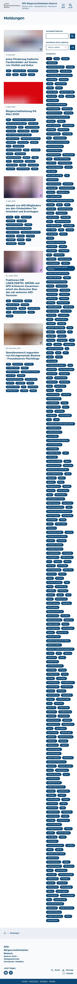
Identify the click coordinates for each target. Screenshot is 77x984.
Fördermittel (52, 290)
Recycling (65, 616)
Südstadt (51, 791)
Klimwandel (64, 382)
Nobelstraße (67, 515)
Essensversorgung (62, 221)
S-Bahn (50, 653)
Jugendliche (69, 344)
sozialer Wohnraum (55, 916)
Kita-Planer (52, 369)
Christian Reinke (65, 163)
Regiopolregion (53, 624)
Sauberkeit (52, 657)
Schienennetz (52, 661)
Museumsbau (63, 490)
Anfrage (70, 67)
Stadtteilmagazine (54, 749)
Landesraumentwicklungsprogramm (60, 424)
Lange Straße (52, 436)
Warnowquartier (54, 862)
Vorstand (70, 845)
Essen (50, 221)
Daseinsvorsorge (54, 184)
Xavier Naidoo (62, 891)
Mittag (61, 482)
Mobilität (67, 486)
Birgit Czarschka (53, 125)
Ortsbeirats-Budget (55, 549)
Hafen (50, 319)
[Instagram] (11, 973)
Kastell (50, 357)
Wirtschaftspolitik (66, 874)
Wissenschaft (52, 879)
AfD (49, 58)
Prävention (63, 591)
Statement (51, 766)
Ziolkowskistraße (67, 895)
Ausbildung (52, 79)
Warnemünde (53, 858)
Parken (67, 561)
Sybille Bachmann (54, 782)
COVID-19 (51, 163)
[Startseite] (5, 933)
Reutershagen (68, 628)
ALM (56, 58)
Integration (62, 340)
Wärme (50, 891)
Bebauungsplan (53, 109)
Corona (68, 167)
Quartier (51, 595)
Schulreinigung (53, 682)
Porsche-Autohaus (54, 582)
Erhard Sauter (53, 217)
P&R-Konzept (67, 557)
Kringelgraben (53, 403)
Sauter (62, 657)
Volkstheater (52, 841)
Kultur (65, 407)
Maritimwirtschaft (54, 465)
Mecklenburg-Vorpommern (58, 469)
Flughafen (51, 259)
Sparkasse (51, 716)
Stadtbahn (51, 737)
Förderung (65, 290)
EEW (59, 205)
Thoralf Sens (52, 803)
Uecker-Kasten (53, 816)
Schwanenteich (67, 682)
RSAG (50, 599)
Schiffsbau (51, 670)
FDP (61, 230)
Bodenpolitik (68, 125)
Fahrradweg (52, 234)
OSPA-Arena (61, 524)
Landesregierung (54, 428)
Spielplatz (67, 720)
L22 (49, 419)
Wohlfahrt (65, 879)
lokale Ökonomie (66, 908)
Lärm (65, 453)
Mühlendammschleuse (56, 499)
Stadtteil (64, 745)
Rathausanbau (53, 607)
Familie (50, 238)
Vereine (68, 828)
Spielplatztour (68, 724)
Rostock (50, 632)
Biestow (61, 121)
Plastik (50, 578)
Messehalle (51, 478)
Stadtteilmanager (54, 753)
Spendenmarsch (53, 720)
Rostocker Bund (53, 636)
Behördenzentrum (54, 113)
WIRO (50, 849)
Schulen (50, 678)
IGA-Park (61, 332)
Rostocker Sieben (54, 645)
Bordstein (51, 129)
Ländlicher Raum (54, 453)
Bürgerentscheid (54, 154)
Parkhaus (51, 565)
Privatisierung (61, 586)
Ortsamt (51, 540)
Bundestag (67, 134)
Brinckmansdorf (53, 134)
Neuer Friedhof (53, 515)
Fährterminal (61, 286)
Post (66, 582)
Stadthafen (52, 741)
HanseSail (51, 323)
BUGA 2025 (52, 92)
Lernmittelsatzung (54, 444)
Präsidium (51, 591)
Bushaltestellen (60, 138)
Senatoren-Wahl (63, 699)
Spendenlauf (63, 716)
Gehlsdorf (64, 298)
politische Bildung (54, 912)
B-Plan (50, 88)
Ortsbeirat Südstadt (55, 545)
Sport (50, 728)
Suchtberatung (53, 778)
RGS (68, 595)
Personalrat (62, 565)
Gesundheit (68, 307)
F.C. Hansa (51, 230)
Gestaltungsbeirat (54, 307)
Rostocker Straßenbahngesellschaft (60, 649)
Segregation (66, 695)
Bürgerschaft (68, 154)
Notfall (62, 519)
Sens (49, 703)
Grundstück (63, 315)
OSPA (50, 524)
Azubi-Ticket (60, 83)
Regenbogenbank (54, 620)
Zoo (49, 899)
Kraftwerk (66, 394)
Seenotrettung (53, 695)
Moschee (51, 490)
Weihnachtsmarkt (54, 866)
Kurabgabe (52, 415)
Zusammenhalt (60, 899)
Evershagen (68, 225)
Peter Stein (68, 570)
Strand (50, 770)
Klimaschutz (52, 382)
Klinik (49, 386)
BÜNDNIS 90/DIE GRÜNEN (58, 142)
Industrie (62, 336)
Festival (63, 246)
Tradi (62, 808)
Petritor (62, 574)
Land (56, 419)
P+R (49, 561)
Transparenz (67, 812)
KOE (58, 353)
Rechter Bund (53, 616)
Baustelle (70, 96)
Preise (50, 586)
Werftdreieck (61, 870)
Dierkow (51, 192)
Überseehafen (53, 920)
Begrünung (67, 109)
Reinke (65, 624)
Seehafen (61, 691)
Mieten (61, 478)
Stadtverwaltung (54, 758)
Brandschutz (63, 129)
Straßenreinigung (54, 774)
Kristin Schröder (53, 407)
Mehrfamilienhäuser (55, 474)
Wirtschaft (51, 874)
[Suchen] (72, 36)
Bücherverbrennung (55, 146)
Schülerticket (67, 686)
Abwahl (65, 58)
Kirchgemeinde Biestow (56, 365)
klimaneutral (52, 908)
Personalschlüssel (54, 570)
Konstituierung (53, 394)
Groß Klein (51, 315)
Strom (66, 774)
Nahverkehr (67, 503)
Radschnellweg (53, 603)
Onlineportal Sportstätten (57, 536)
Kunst (50, 411)
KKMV (50, 353)
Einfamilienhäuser (65, 209)
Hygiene (51, 332)
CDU (49, 159)
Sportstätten (60, 728)
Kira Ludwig (52, 361)
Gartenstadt (52, 294)
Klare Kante (52, 373)
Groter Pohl (66, 311)
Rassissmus (66, 603)
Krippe (64, 403)
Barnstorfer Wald (67, 92)
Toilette (63, 803)
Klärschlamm (60, 386)
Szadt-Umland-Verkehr (56, 787)
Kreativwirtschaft (54, 398)
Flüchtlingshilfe (53, 263)
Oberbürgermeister (55, 532)
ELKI (67, 205)
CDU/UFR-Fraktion (62, 159)
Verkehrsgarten (63, 833)
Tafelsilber (51, 795)
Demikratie (68, 184)
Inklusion (51, 340)
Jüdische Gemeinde (55, 348)
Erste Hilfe (65, 217)
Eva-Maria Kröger (54, 225)
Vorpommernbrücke (55, 845)
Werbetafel (69, 866)
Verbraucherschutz (54, 828)
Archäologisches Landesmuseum (59, 75)
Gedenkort (64, 294)
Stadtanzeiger (66, 732)
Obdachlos (51, 528)
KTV (65, 353)
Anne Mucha (65, 71)
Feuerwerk (64, 250)
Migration (51, 482)
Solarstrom (52, 712)
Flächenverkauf (64, 259)
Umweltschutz (63, 820)
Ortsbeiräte (67, 553)
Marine (67, 461)
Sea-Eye (51, 691)
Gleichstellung (53, 311)
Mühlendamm (61, 495)
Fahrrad (70, 230)
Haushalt (62, 323)
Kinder (59, 357)
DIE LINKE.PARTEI (54, 175)
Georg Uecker (63, 302)
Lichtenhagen (52, 449)
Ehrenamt (51, 209)
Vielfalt (62, 837)
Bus (49, 138)
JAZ (71, 340)
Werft (50, 870)
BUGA (59, 88)
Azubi (50, 83)
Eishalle (50, 213)
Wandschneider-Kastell (56, 853)
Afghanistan (52, 63)
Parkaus (58, 561)
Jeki (49, 344)
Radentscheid (61, 599)
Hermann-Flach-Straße (56, 328)
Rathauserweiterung (55, 611)
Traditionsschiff (53, 812)
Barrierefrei (52, 96)
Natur (69, 507)
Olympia (69, 532)
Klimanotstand (61, 378)
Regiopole (68, 620)
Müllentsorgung (53, 503)
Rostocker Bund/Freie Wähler (58, 641)
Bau (61, 96)
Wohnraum (62, 883)
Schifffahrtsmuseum (55, 666)
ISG (70, 332)
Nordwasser (52, 519)
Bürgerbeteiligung (54, 150)
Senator (50, 699)
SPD (58, 653)
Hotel (70, 328)
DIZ (67, 175)
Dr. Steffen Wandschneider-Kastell (60, 200)
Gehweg (51, 302)
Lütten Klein (52, 457)
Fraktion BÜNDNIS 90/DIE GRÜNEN (57, 268)
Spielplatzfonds (53, 724)
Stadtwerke (68, 758)
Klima (50, 378)
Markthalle (68, 465)
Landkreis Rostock (54, 432)
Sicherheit (59, 703)
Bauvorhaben (52, 100)
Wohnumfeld (52, 887)
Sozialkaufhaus (65, 712)
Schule (64, 674)
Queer (60, 595)
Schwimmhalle (53, 686)
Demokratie (52, 188)
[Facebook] (6, 973)
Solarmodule (63, 707)
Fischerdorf (59, 255)
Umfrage (51, 820)
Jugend (57, 344)
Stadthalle (63, 741)
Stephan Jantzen (65, 766)
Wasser (66, 862)
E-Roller (50, 205)
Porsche (59, 578)
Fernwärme (52, 246)
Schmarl (62, 670)
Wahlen (59, 849)
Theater (66, 799)
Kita (70, 365)
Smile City (51, 707)
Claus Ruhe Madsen (55, 167)
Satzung (68, 653)
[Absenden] (72, 47)
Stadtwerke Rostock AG (56, 762)
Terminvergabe (53, 799)
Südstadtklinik (63, 791)
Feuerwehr (52, 250)
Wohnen (51, 883)
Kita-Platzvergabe (66, 369)
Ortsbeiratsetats (53, 553)
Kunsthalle (59, 411)
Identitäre (51, 336)
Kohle (59, 390)
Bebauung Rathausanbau (57, 104)
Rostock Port (62, 632)
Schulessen (61, 678)
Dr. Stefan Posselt (54, 196)
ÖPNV (68, 916)
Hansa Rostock (61, 319)
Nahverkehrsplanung (55, 507)
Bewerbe (51, 121)
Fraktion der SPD (54, 277)
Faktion (63, 234)
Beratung (68, 113)
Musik (50, 495)
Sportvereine (52, 732)
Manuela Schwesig (54, 461)
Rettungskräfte (53, 628)
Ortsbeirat (61, 540)
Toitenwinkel (52, 808)
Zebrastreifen (52, 895)
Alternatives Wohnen (55, 67)
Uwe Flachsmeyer (54, 824)
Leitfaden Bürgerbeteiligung (58, 440)
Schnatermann (53, 674)
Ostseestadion (53, 557)
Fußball (50, 286)
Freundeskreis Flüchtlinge (57, 282)
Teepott (62, 795)
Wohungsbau (66, 887)
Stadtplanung (52, 745)
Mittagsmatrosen (54, 486)
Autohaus (63, 79)
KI (67, 348)
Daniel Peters (52, 180)
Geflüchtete (52, 298)
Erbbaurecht (61, 213)
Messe (68, 474)
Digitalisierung (63, 192)
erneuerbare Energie (55, 904)
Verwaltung (52, 837)
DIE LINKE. (52, 171)
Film (49, 255)
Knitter (50, 390)
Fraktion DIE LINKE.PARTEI (58, 273)
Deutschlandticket (66, 188)
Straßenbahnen (62, 770)
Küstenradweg (65, 415)
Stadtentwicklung (65, 737)
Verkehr (51, 833)
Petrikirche (51, 574)
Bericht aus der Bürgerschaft (58, 117)
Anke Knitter (52, 71)
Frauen (66, 277)
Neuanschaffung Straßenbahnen (59, 511)
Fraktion (66, 263)
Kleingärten (64, 373)
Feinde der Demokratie (56, 242)
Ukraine (65, 816)
